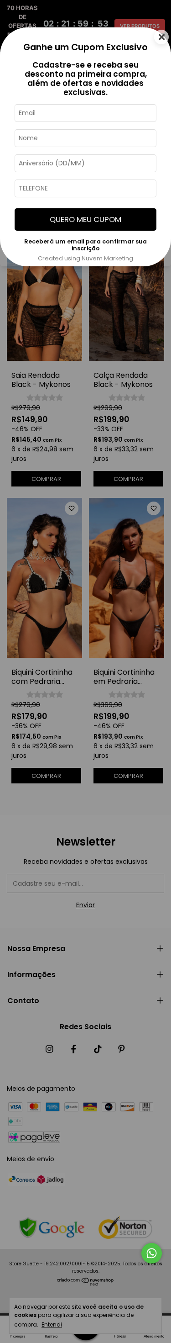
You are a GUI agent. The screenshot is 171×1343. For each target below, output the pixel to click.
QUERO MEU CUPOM (85, 219)
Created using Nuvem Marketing (85, 258)
